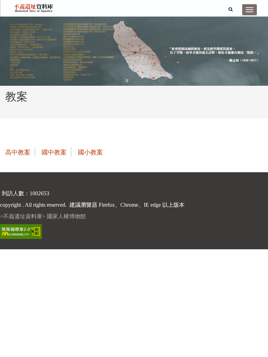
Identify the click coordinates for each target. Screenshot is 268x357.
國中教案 (54, 152)
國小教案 (90, 152)
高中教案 (17, 152)
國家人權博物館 (66, 216)
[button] (231, 9)
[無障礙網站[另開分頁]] (21, 231)
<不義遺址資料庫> (23, 216)
